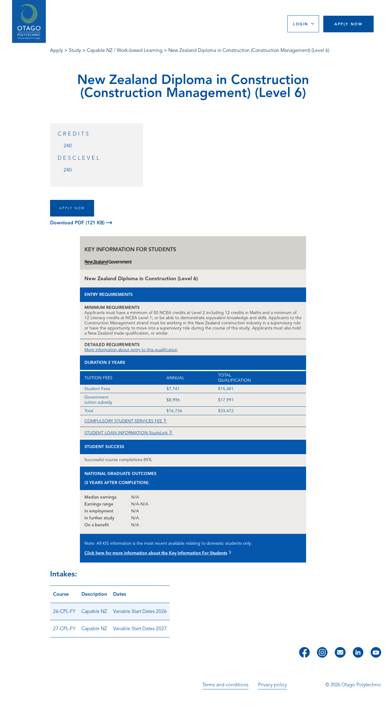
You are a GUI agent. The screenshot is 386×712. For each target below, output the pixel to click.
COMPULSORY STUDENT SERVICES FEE (123, 421)
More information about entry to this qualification (131, 349)
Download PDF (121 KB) (78, 223)
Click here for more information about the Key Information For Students (155, 553)
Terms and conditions (225, 685)
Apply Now (348, 24)
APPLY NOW (72, 208)
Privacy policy (272, 685)
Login (300, 24)
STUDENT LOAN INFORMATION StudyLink (126, 432)
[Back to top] (379, 703)
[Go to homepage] (29, 21)
